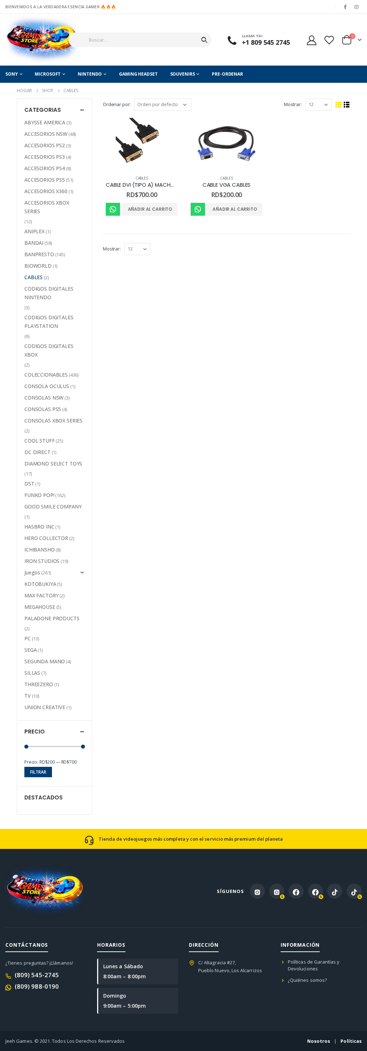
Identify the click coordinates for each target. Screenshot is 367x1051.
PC (27, 638)
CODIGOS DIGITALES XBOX (48, 350)
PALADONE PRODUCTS (52, 618)
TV (27, 695)
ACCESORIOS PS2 (44, 145)
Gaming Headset (138, 74)
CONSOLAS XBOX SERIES (53, 420)
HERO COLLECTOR (46, 538)
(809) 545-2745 (37, 975)
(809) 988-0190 (37, 986)
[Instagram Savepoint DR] (276, 891)
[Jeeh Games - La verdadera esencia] (29, 40)
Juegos (32, 572)
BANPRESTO (39, 254)
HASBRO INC (39, 526)
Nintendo (90, 74)
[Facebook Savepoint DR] (315, 891)
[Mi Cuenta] (311, 40)
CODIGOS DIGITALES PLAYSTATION (48, 321)
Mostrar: (293, 104)
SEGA (30, 649)
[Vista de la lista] (346, 104)
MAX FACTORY (41, 595)
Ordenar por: (116, 104)
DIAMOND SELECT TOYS (53, 463)
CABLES (141, 178)
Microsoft (48, 74)
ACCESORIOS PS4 (44, 168)
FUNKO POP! (39, 495)
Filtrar (38, 772)
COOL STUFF (39, 440)
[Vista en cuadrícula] (338, 104)
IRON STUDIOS (41, 561)
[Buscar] (204, 40)
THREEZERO (38, 684)
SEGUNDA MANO (44, 661)
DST (29, 483)
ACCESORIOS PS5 (44, 179)
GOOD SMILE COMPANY (52, 506)
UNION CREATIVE (44, 707)
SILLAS (32, 672)
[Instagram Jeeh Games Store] (257, 891)
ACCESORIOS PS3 (44, 156)
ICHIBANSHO (39, 549)
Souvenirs (182, 74)
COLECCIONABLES (46, 374)
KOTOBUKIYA (40, 584)
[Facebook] (345, 6)
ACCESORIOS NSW (45, 133)
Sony (11, 74)
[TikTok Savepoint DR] (354, 891)
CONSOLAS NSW (43, 397)
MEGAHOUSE (39, 606)
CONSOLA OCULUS (46, 386)
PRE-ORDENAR (227, 74)
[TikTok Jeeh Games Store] (334, 891)
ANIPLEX (34, 231)
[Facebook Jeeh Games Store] (296, 891)
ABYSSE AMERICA (44, 122)
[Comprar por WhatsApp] (113, 209)
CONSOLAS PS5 (42, 409)
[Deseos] (329, 40)
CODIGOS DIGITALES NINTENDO (48, 293)
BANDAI (33, 242)
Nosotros (318, 1041)
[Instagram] (356, 6)
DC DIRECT (37, 452)
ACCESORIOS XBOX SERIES (46, 207)
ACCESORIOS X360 (45, 191)
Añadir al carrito (150, 209)
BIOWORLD (38, 265)
